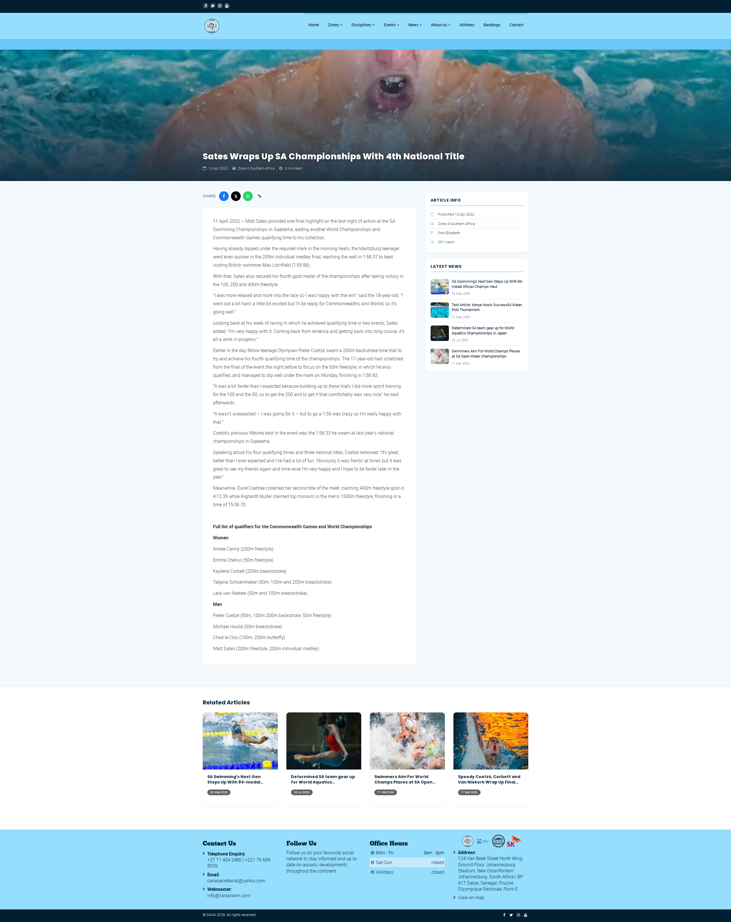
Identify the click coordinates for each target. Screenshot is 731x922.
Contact (516, 24)
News (413, 24)
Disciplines (361, 24)
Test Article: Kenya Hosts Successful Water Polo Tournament (487, 307)
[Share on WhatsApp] (248, 196)
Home (313, 24)
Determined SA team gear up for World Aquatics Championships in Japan (483, 331)
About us (439, 24)
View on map (471, 897)
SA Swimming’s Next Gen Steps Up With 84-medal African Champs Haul (487, 284)
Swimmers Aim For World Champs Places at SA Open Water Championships (486, 354)
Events (390, 24)
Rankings (491, 24)
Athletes (466, 24)
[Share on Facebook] (224, 196)
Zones (333, 24)
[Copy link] (260, 196)
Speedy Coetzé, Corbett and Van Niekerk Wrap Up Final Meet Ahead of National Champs (489, 779)
